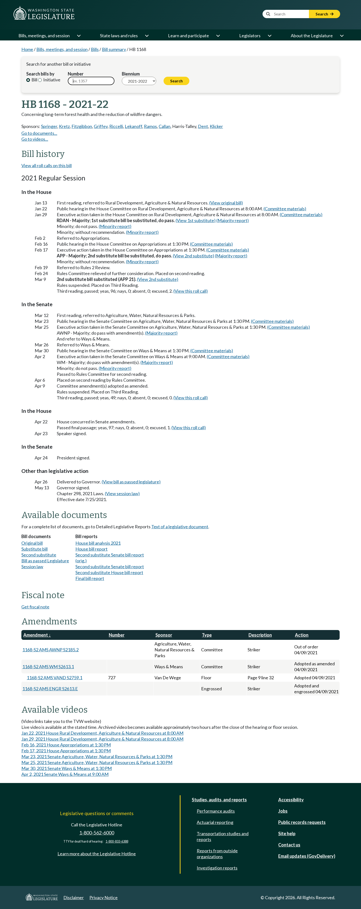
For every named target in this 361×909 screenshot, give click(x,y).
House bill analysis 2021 (98, 543)
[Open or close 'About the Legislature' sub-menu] (341, 35)
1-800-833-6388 (117, 841)
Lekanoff (133, 126)
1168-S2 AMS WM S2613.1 (48, 666)
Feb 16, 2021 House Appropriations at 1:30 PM (66, 744)
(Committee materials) (285, 208)
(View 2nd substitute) (193, 255)
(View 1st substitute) (196, 220)
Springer (49, 126)
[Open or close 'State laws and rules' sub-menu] (146, 35)
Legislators (250, 35)
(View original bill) (226, 202)
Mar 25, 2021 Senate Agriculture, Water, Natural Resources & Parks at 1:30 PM (96, 762)
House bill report (91, 549)
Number (75, 73)
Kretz (64, 126)
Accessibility (291, 799)
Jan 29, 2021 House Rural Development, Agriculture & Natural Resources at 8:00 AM (102, 739)
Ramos (150, 126)
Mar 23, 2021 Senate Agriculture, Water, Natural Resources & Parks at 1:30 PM (96, 756)
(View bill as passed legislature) (131, 481)
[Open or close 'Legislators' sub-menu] (269, 35)
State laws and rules (119, 35)
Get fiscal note (35, 606)
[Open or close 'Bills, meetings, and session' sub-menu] (78, 35)
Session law (32, 566)
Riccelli (116, 126)
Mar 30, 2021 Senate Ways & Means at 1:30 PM (66, 768)
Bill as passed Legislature (45, 560)
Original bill (32, 543)
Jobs (283, 811)
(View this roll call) (190, 291)
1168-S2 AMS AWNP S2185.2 (50, 649)
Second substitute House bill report (109, 572)
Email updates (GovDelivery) (306, 856)
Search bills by (40, 73)
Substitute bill (34, 549)
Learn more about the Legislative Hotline (96, 853)
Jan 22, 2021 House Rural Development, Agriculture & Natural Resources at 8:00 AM (102, 733)
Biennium (131, 73)
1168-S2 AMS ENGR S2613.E (50, 688)
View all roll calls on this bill (46, 165)
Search (322, 14)
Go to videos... (34, 139)
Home (27, 49)
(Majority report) (232, 220)
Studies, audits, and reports (219, 799)
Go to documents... (39, 133)
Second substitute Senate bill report (109, 566)
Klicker (216, 126)
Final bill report (89, 578)
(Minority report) (115, 226)
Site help (286, 833)
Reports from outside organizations (217, 853)
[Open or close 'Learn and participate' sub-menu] (217, 35)
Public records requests (302, 822)
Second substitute (38, 554)
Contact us (289, 844)
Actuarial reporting (215, 822)
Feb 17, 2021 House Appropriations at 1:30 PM (66, 750)
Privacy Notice (103, 897)
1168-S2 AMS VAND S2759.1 (54, 677)
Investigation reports (217, 868)
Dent (203, 126)
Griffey (101, 126)
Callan (164, 126)
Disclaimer (73, 897)
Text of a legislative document (179, 526)
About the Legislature (312, 35)
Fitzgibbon (81, 126)
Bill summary (114, 49)
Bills (95, 49)
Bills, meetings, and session (44, 35)
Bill (34, 79)
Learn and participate (188, 35)
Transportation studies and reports (223, 836)
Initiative (51, 79)
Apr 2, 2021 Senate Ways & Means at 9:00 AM (65, 774)
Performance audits (216, 811)
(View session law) (122, 493)
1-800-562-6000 (96, 832)
